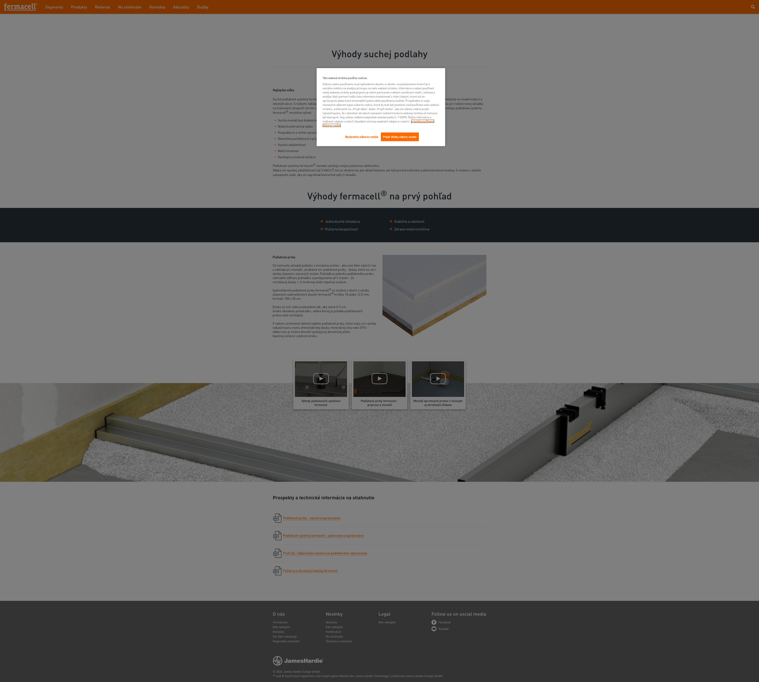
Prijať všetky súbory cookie (400, 136)
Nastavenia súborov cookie (361, 136)
